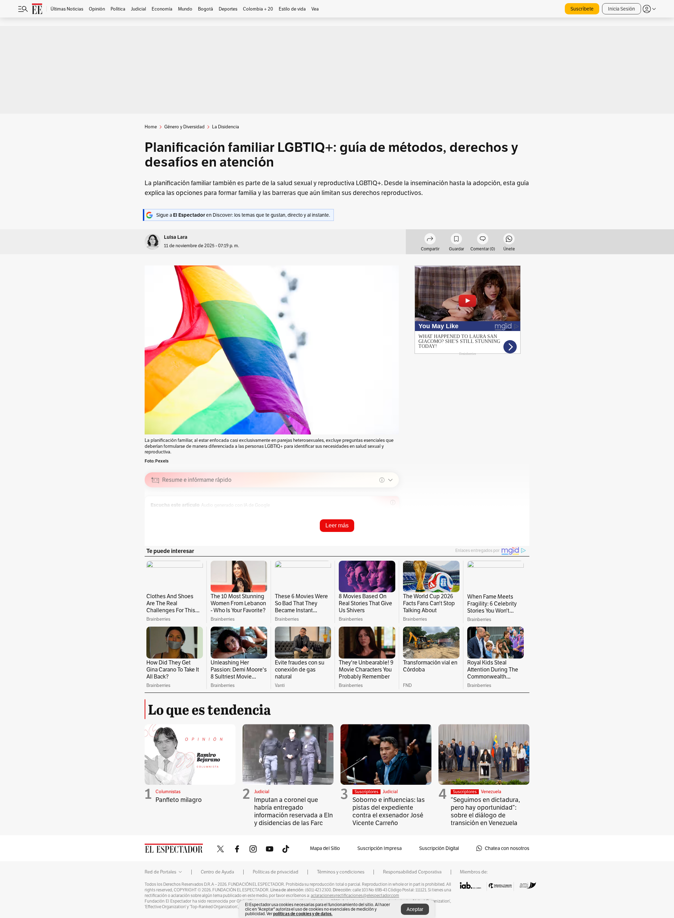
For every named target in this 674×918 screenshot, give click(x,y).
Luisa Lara (175, 237)
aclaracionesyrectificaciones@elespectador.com (355, 895)
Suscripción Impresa (379, 848)
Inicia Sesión (621, 9)
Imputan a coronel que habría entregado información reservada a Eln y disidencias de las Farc (293, 811)
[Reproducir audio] (155, 515)
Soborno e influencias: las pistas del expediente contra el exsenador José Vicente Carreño (388, 811)
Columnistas (168, 792)
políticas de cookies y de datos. (302, 913)
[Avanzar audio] (366, 515)
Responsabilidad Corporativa (412, 872)
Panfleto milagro (179, 800)
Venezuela (491, 792)
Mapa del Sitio (325, 848)
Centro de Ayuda (217, 872)
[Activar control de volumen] (387, 515)
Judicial (261, 792)
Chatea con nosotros (507, 848)
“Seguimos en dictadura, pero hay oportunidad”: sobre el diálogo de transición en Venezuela (485, 811)
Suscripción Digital (439, 848)
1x (376, 514)
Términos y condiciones (340, 872)
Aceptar (415, 909)
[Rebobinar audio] (355, 515)
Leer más (337, 525)
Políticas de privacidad (275, 872)
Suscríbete (582, 9)
